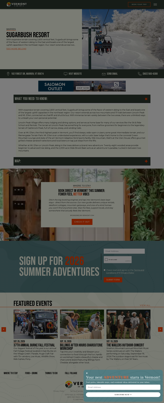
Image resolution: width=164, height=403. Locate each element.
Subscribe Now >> (123, 395)
